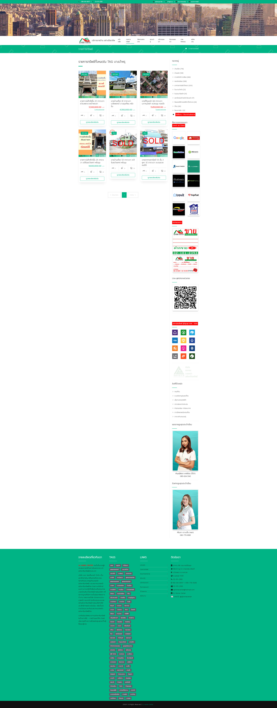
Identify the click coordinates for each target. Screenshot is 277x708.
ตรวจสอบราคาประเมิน (181, 404)
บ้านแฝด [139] (178, 73)
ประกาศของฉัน (181, 2)
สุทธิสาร (129, 662)
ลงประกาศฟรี (194, 2)
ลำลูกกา (130, 674)
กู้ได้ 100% (113, 654)
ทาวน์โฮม (121, 590)
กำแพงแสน (128, 686)
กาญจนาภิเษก (122, 642)
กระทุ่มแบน (120, 577)
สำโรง (112, 630)
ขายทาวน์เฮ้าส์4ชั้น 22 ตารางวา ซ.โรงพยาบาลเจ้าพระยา (92, 102)
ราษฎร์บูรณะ (131, 598)
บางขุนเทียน (121, 658)
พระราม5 (112, 638)
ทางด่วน (119, 614)
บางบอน (119, 606)
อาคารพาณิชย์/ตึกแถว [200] (183, 85)
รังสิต (128, 602)
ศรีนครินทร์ (127, 626)
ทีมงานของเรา (172, 40)
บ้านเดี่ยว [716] (179, 69)
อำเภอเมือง (113, 686)
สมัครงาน (193, 40)
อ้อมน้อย (120, 622)
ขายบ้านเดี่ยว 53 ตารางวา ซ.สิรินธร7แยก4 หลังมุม (123, 161)
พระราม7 (128, 638)
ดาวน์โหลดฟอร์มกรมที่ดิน (182, 412)
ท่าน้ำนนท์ (120, 638)
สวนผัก (128, 670)
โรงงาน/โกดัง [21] (180, 89)
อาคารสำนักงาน (124, 690)
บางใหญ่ (120, 573)
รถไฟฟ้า (127, 614)
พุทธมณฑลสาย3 (126, 581)
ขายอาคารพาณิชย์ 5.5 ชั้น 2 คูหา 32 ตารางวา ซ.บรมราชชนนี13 (153, 162)
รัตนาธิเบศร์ (130, 658)
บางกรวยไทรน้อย (114, 694)
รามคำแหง (113, 698)
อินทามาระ (121, 662)
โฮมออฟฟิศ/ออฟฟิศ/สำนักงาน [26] (185, 102)
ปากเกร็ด (122, 598)
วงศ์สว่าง (120, 678)
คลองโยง (112, 666)
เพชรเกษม (119, 630)
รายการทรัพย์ (128, 40)
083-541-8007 (85, 2)
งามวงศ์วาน (125, 569)
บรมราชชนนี (120, 670)
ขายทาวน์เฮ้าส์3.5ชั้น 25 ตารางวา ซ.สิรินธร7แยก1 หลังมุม (92, 161)
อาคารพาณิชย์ (130, 590)
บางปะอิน (121, 602)
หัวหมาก (121, 698)
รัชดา (126, 610)
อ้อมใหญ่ (127, 622)
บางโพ (112, 670)
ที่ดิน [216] (177, 106)
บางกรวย (121, 654)
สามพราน (131, 618)
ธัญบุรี (112, 606)
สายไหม (112, 658)
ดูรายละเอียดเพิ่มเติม (92, 122)
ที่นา (111, 634)
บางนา (119, 626)
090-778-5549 (191, 582)
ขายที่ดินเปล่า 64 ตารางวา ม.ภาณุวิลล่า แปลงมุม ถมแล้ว (153, 102)
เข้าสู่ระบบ (170, 2)
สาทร (111, 565)
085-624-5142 (185, 476)
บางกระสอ (113, 662)
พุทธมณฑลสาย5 (130, 577)
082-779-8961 (185, 535)
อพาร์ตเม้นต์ (119, 634)
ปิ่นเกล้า (133, 610)
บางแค (112, 585)
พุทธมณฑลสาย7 (114, 569)
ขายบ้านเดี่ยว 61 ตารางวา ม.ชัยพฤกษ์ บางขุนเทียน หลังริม (122, 104)
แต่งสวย (112, 650)
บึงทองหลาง (121, 674)
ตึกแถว (112, 594)
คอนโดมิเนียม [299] (180, 81)
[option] (92, 84)
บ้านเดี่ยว (129, 585)
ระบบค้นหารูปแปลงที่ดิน (181, 396)
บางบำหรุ (132, 694)
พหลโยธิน (123, 618)
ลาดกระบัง (128, 573)
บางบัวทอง (113, 602)
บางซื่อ (128, 666)
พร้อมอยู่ (128, 650)
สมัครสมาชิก (159, 2)
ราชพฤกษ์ (127, 634)
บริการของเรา (161, 40)
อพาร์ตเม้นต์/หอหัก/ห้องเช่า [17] (184, 98)
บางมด (112, 610)
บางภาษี (121, 666)
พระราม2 (127, 606)
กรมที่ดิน (177, 391)
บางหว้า (112, 678)
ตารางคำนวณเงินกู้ (180, 417)
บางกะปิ (133, 690)
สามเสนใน (128, 678)
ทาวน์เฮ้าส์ (112, 590)
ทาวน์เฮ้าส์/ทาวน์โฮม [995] (182, 77)
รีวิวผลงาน (143, 591)
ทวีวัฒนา (125, 565)
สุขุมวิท (118, 565)
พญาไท (112, 682)
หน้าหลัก (119, 40)
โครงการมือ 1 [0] (179, 110)
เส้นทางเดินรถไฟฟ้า (180, 400)
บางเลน (128, 698)
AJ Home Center (179, 593)
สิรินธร (112, 614)
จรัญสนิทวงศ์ (114, 618)
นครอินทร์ (112, 642)
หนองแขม (127, 630)
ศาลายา (112, 622)
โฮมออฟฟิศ (113, 690)
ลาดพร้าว (131, 642)
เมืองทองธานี (113, 598)
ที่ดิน (128, 594)
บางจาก (112, 626)
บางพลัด (124, 694)
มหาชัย (112, 577)
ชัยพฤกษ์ (112, 674)
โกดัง (120, 686)
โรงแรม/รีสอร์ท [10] (180, 94)
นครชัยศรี (127, 682)
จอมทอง (119, 610)
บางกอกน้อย (120, 585)
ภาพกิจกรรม (183, 40)
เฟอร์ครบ (120, 650)
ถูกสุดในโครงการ (127, 646)
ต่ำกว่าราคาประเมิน (115, 646)
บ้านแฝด (119, 682)
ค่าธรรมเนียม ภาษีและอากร (182, 408)
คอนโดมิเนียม (120, 594)
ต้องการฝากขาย (140, 40)
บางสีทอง (129, 654)
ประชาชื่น (112, 573)
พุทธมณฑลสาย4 (114, 581)
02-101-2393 (98, 2)
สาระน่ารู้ (152, 40)
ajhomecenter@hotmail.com (184, 589)
